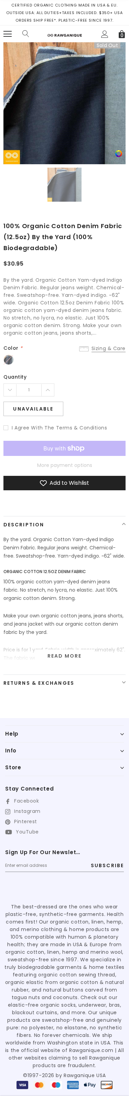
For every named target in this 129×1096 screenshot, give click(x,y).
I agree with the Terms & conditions (59, 427)
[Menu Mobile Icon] (7, 34)
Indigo (8, 360)
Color (13, 348)
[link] (118, 153)
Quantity (14, 376)
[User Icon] (104, 34)
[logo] (64, 32)
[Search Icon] (25, 34)
